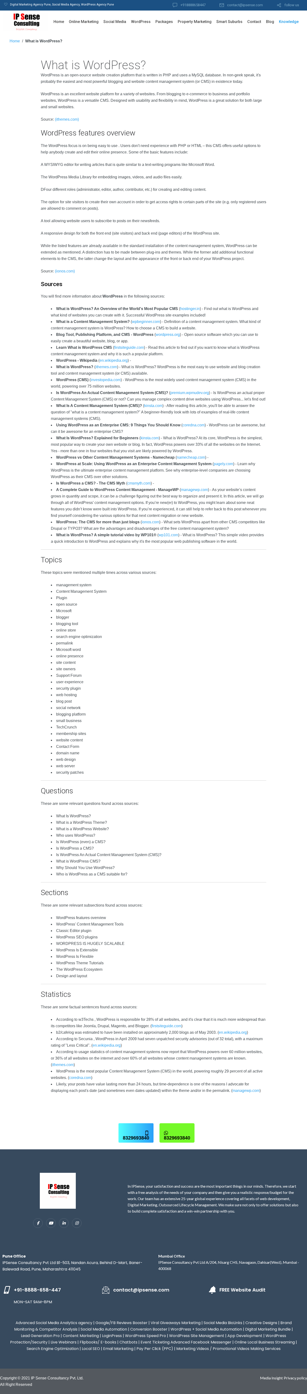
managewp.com (194, 490)
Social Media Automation (104, 1329)
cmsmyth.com (139, 483)
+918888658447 (193, 5)
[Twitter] (51, 1223)
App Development (244, 1335)
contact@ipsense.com (245, 5)
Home (58, 21)
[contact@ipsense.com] (106, 1290)
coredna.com (194, 425)
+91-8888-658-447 (37, 1290)
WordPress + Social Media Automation (206, 1329)
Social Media (114, 21)
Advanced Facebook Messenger (201, 1342)
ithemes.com (106, 367)
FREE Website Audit (242, 1290)
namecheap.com (191, 457)
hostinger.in (190, 309)
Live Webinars (64, 1342)
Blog (270, 21)
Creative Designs (261, 1323)
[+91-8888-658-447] (6, 1290)
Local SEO (91, 1348)
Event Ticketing (155, 1342)
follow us (291, 5)
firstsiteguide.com (129, 347)
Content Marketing (81, 1335)
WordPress (141, 21)
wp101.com (168, 535)
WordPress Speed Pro (145, 1335)
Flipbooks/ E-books (98, 1342)
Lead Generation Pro (40, 1335)
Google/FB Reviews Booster (121, 1323)
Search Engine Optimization (53, 1348)
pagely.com (223, 464)
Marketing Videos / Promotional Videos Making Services (228, 1348)
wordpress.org (168, 335)
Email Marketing (118, 1348)
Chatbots (128, 1342)
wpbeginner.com (146, 322)
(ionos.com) (65, 271)
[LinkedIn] (64, 1223)
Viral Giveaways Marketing (176, 1323)
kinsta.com (153, 406)
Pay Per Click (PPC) (154, 1348)
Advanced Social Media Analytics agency (54, 1323)
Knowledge (289, 21)
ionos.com (150, 522)
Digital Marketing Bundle (268, 1329)
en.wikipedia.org (114, 360)
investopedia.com (106, 380)
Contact (254, 21)
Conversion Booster (148, 1329)
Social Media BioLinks (223, 1323)
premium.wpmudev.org (189, 393)
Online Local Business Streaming (265, 1342)
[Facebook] (38, 1223)
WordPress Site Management (196, 1335)
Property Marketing (195, 21)
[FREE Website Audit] (212, 1290)
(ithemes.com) (67, 119)
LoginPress (112, 1335)
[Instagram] (77, 1223)
